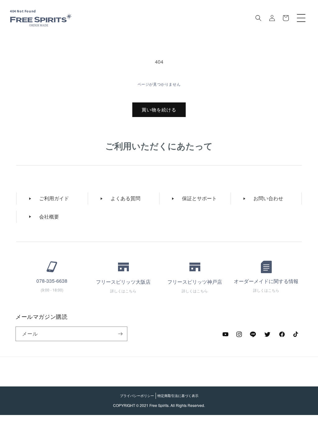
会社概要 (49, 216)
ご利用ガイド (54, 198)
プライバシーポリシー (137, 395)
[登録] (120, 334)
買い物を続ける (159, 109)
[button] (301, 18)
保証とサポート (199, 198)
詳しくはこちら (123, 290)
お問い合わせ (268, 198)
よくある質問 (125, 198)
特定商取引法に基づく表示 (177, 395)
